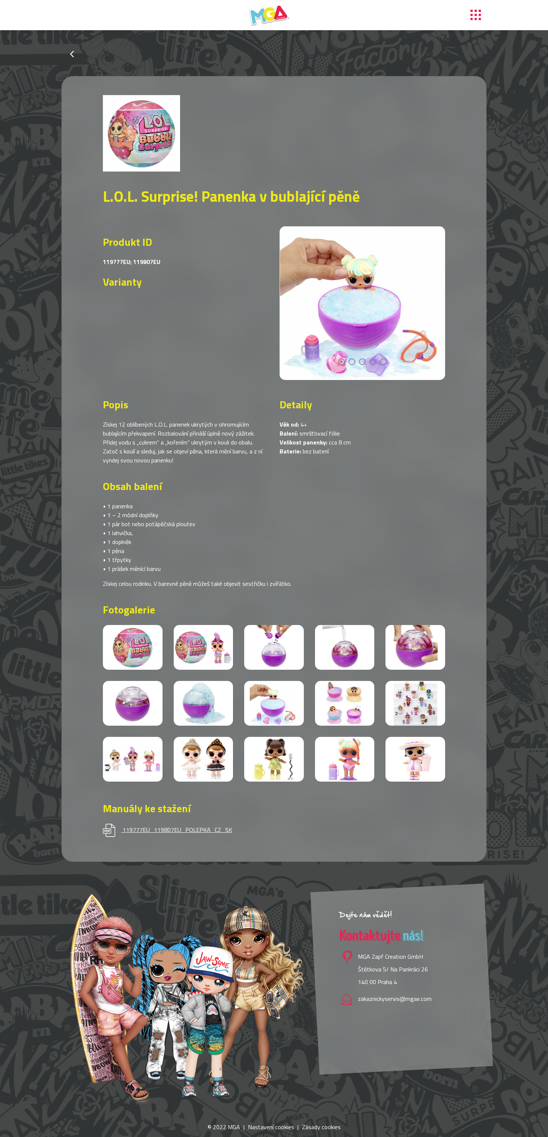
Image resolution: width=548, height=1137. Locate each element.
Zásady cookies (321, 1126)
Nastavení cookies (271, 1126)
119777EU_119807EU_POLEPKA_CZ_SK (177, 829)
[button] (341, 361)
